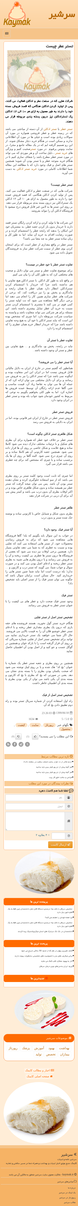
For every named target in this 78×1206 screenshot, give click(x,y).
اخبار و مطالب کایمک (38, 1070)
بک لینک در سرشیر (67, 1192)
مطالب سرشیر (70, 1202)
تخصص (51, 1054)
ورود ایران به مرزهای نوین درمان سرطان (55, 966)
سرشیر (62, 14)
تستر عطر (67, 129)
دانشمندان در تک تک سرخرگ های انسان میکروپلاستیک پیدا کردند (45, 931)
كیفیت (21, 725)
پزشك (26, 1048)
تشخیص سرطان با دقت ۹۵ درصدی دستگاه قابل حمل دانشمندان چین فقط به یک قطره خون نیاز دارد (40, 910)
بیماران (64, 1054)
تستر (33, 148)
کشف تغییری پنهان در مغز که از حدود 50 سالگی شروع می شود (46, 951)
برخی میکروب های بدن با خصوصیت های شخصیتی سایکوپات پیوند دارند (43, 956)
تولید (39, 1054)
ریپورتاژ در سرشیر (67, 1197)
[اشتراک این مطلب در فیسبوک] (14, 743)
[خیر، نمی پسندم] (18, 737)
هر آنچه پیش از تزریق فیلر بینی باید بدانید (54, 767)
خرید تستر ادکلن (27, 168)
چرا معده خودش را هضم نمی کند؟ (58, 917)
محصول (65, 729)
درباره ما (72, 1188)
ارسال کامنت (59, 844)
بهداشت (64, 1048)
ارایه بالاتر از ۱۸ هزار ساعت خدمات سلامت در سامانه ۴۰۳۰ (48, 762)
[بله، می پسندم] (35, 737)
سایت (35, 725)
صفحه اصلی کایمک (38, 1076)
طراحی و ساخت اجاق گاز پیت (60, 777)
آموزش (39, 1048)
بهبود (51, 1048)
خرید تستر (61, 152)
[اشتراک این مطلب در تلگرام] (21, 743)
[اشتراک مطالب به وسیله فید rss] (8, 743)
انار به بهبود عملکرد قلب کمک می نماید (56, 961)
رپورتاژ (49, 725)
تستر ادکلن (50, 129)
